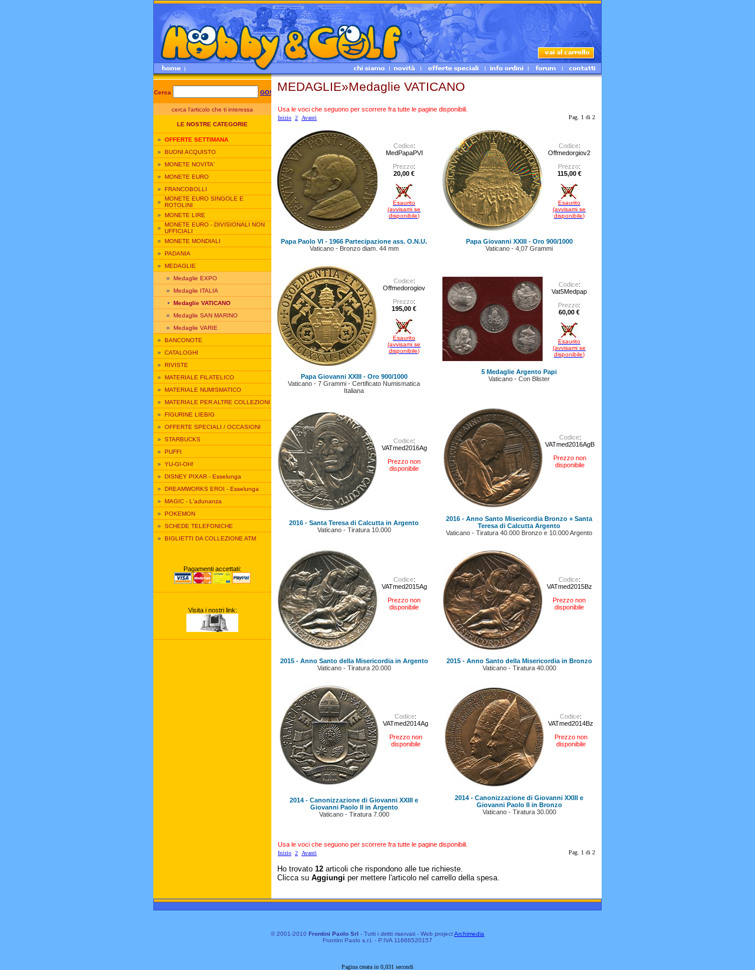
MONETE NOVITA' (190, 164)
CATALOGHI (181, 352)
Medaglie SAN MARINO (205, 315)
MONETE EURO (187, 176)
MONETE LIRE (185, 215)
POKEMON (180, 513)
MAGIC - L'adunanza (193, 501)
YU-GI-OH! (179, 464)
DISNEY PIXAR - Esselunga (203, 476)
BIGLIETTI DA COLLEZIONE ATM (210, 538)
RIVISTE (176, 365)
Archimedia (469, 933)
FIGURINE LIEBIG (190, 414)
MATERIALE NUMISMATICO (203, 389)
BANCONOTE (183, 340)
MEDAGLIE (180, 266)
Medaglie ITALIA (195, 290)
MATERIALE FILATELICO (199, 377)
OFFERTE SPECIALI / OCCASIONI (213, 427)
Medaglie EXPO (195, 278)
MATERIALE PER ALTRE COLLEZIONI (217, 402)
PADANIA (178, 253)
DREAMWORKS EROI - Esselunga (212, 489)
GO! (265, 92)
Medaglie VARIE (195, 328)
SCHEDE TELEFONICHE (199, 526)
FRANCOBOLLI (186, 189)
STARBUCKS (183, 439)
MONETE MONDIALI (193, 241)
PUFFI (173, 451)
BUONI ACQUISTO (190, 152)
